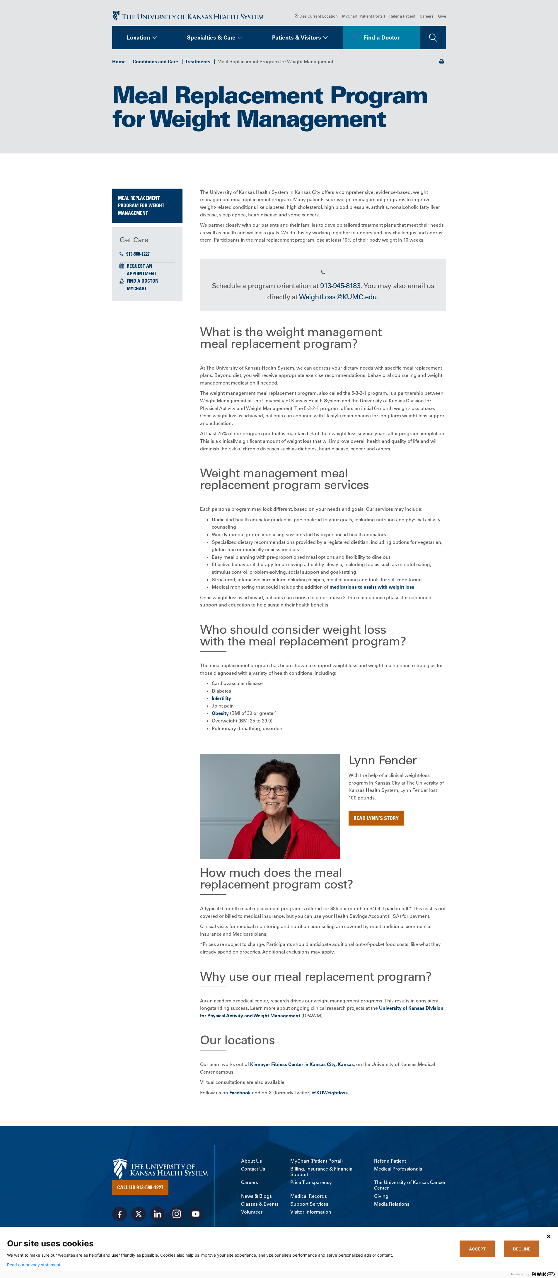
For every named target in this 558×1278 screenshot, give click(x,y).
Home (119, 61)
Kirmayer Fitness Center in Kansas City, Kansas (302, 1064)
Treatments (197, 61)
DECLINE (521, 1248)
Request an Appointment (141, 269)
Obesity (220, 713)
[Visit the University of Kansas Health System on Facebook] (119, 1214)
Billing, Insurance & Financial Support (322, 1171)
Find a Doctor (382, 37)
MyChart (137, 288)
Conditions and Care (155, 61)
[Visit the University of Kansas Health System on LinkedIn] (157, 1214)
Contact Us (253, 1169)
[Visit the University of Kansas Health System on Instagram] (176, 1214)
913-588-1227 (138, 254)
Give (442, 15)
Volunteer (251, 1212)
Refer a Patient (402, 15)
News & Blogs (256, 1196)
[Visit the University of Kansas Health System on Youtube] (195, 1214)
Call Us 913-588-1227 (140, 1187)
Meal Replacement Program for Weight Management (141, 205)
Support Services (309, 1204)
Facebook (240, 1093)
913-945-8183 (340, 285)
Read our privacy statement (33, 1264)
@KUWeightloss (330, 1093)
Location (138, 37)
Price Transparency (311, 1182)
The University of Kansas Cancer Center (410, 1185)
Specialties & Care (211, 37)
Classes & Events (260, 1204)
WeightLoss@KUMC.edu (338, 296)
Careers (427, 15)
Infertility (221, 698)
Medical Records (308, 1196)
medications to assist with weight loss (372, 587)
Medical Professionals (398, 1169)
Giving (381, 1196)
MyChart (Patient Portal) (363, 15)
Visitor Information (310, 1212)
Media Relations (391, 1204)
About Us (251, 1161)
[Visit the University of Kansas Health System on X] (138, 1214)
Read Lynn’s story (376, 818)
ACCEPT (477, 1248)
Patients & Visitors (296, 37)
